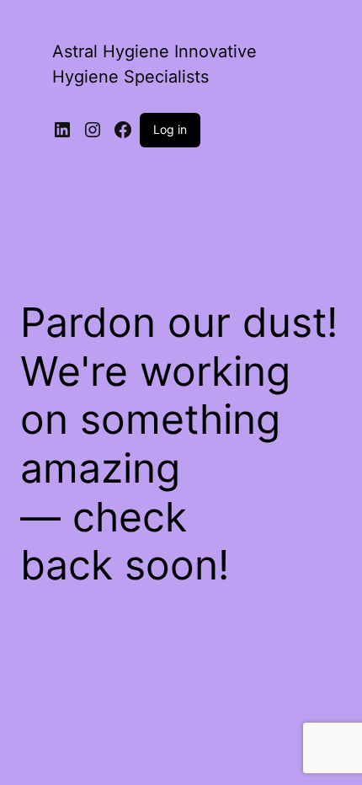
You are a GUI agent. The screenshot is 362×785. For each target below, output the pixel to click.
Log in (170, 129)
